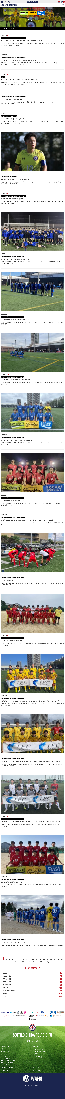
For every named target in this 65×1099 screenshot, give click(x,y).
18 (58, 959)
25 (34, 962)
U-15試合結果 (32, 982)
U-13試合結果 (32, 976)
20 (16, 962)
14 (44, 959)
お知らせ (32, 988)
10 (29, 959)
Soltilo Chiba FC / (32, 1035)
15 (47, 959)
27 (41, 962)
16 (51, 959)
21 (19, 962)
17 (54, 959)
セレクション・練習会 (32, 990)
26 (37, 962)
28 (44, 962)
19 (62, 959)
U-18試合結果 (32, 985)
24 (30, 962)
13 (40, 959)
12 (36, 959)
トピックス (32, 993)
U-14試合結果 (32, 979)
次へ (48, 962)
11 (33, 959)
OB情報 (32, 973)
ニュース (32, 996)
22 (23, 962)
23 (26, 962)
